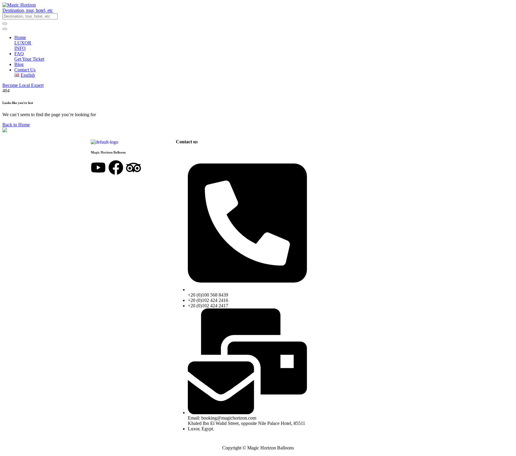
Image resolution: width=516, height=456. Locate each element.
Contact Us (25, 69)
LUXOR (22, 42)
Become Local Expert (23, 85)
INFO (20, 48)
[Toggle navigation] (4, 29)
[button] (258, 10)
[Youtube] (98, 167)
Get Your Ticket (29, 59)
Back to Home (16, 124)
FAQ (19, 53)
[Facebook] (115, 167)
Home (20, 37)
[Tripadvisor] (133, 167)
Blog (19, 64)
